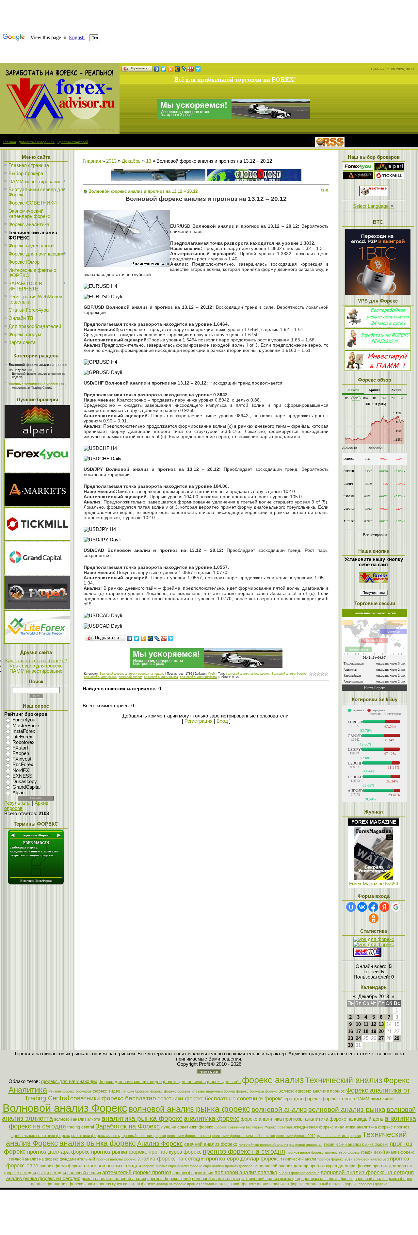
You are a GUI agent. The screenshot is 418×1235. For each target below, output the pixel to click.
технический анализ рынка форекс (356, 1144)
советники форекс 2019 (295, 1136)
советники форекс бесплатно (113, 1098)
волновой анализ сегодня (112, 1165)
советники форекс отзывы (189, 1136)
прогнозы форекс (373, 1184)
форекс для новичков (184, 1081)
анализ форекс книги (74, 1183)
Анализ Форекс (160, 1143)
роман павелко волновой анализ (114, 1178)
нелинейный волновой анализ (263, 1144)
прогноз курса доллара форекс (340, 1165)
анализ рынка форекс (97, 1143)
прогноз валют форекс (305, 1152)
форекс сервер (338, 1098)
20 (381, 1031)
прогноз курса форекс (175, 1152)
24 (358, 1038)
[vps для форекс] (37, 470)
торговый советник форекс (143, 1136)
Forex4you (23, 720)
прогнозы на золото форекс (327, 1179)
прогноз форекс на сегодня (244, 1151)
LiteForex (22, 736)
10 (358, 1024)
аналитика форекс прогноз (383, 1127)
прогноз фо (41, 1184)
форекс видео (106, 1091)
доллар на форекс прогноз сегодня (185, 1184)
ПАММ (362, 1098)
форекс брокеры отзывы (184, 1091)
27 (381, 1038)
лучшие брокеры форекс (142, 1091)
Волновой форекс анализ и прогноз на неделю (132, 673)
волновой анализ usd (371, 1159)
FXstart (20, 747)
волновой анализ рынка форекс (248, 673)
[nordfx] (389, 177)
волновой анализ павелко (246, 1172)
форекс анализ (273, 1080)
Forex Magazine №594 (373, 883)
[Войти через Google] (396, 907)
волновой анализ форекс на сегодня (367, 1172)
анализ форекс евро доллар (200, 1166)
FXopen (20, 753)
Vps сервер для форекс (36, 665)
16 (350, 1031)
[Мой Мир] (177, 69)
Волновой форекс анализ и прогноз (312, 1091)
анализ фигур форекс (61, 1165)
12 (373, 1024)
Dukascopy (24, 781)
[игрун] (373, 194)
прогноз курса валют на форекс (125, 1184)
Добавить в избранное (37, 142)
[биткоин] (378, 293)
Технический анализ (343, 1080)
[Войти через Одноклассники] (373, 918)
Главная (9, 142)
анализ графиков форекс (280, 1184)
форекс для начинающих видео (130, 1081)
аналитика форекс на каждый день (344, 1119)
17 (358, 1031)
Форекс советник (279, 1127)
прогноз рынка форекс (119, 1151)
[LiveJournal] (184, 69)
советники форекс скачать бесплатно (243, 1136)
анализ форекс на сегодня (171, 1158)
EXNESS (22, 776)
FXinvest (21, 759)
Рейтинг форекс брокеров (69, 1091)
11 (365, 1024)
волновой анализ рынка (100, 677)
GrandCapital (26, 787)
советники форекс (180, 1098)
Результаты (17, 803)
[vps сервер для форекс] (254, 179)
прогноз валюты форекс (116, 1159)
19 (373, 1031)
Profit (212, 673)
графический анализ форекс (387, 1152)
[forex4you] (358, 169)
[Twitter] (163, 69)
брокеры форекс (263, 1091)
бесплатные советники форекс (244, 1098)
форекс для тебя (224, 1081)
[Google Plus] (191, 69)
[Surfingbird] (198, 69)
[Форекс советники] (373, 581)
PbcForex (22, 764)
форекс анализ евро (159, 1166)
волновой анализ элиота (161, 677)
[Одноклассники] (170, 69)
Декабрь (131, 161)
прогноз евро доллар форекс (242, 1158)
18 (365, 1031)
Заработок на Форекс (127, 1126)
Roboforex (23, 742)
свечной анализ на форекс (33, 1159)
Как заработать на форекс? (36, 660)
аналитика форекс (211, 1118)
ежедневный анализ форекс (331, 1184)
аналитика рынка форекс (142, 1118)
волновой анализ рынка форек (383, 1179)
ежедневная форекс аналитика (324, 1127)
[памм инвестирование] (378, 369)
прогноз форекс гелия (192, 1173)
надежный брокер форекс (227, 1091)
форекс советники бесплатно (239, 1127)
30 (350, 1045)
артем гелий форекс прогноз (136, 1172)
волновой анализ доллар (283, 1165)
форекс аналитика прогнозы (272, 1119)
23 (350, 1038)
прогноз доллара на (241, 1166)
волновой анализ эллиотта (198, 677)
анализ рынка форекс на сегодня (43, 1178)
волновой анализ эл (305, 1144)
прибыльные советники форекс (40, 1135)
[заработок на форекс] (358, 177)
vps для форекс (302, 1098)
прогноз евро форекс (342, 1152)
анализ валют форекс (235, 1184)
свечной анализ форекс (210, 1144)
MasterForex (26, 725)
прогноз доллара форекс (58, 1151)
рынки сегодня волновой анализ (69, 1172)
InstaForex (23, 731)
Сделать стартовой (72, 142)
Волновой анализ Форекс (289, 673)
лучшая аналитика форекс (339, 1136)
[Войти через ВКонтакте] (362, 907)
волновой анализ (130, 677)
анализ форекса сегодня (299, 1173)
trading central (80, 1127)
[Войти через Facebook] (373, 907)
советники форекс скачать (95, 1135)
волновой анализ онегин (216, 1178)
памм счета (382, 1098)
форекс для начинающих (69, 1081)
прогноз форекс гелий (169, 1178)
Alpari (18, 792)
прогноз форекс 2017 (334, 1159)
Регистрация (199, 721)
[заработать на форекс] (60, 132)
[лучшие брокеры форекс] (233, 117)
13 (148, 161)
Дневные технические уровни (33, 384)
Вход (222, 721)
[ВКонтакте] (156, 69)
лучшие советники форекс (187, 1127)
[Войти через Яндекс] (384, 907)
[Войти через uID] (351, 907)
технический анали (298, 1159)
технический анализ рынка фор (270, 1179)
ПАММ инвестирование (35, 671)
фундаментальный (77, 1159)
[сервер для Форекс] (37, 573)
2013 (111, 161)
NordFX (20, 770)
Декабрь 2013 (373, 996)
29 (396, 1038)
